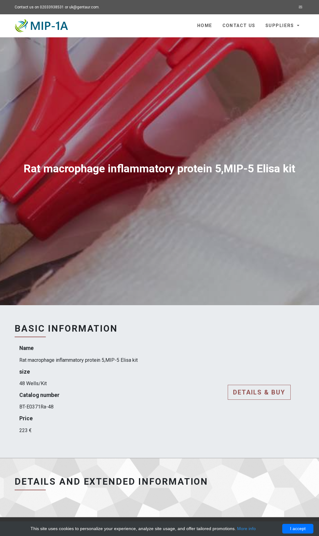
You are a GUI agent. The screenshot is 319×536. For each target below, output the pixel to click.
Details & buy (259, 392)
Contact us (238, 25)
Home (204, 25)
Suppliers (280, 25)
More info (246, 528)
